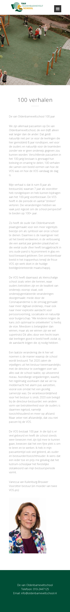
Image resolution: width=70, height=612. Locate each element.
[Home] (27, 7)
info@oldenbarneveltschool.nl (39, 593)
